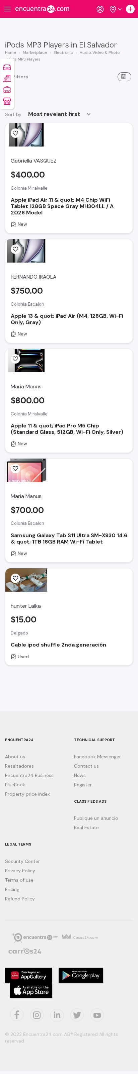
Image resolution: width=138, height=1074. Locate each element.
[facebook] (16, 1014)
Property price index (27, 794)
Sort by (13, 114)
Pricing (12, 889)
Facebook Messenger (97, 757)
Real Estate (86, 827)
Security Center (22, 861)
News (80, 775)
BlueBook (15, 785)
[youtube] (97, 1014)
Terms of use (19, 880)
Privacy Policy (20, 871)
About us (15, 757)
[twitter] (77, 1014)
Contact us (86, 766)
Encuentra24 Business (29, 775)
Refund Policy (20, 899)
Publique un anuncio (96, 818)
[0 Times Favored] (15, 133)
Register (83, 785)
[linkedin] (57, 1015)
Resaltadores (19, 766)
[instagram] (37, 1014)
